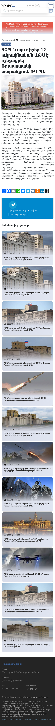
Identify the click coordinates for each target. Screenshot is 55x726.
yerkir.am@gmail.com (12, 680)
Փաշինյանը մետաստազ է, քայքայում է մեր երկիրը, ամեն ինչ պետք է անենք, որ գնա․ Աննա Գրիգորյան (26, 24)
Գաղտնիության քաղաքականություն (16, 719)
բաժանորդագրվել (17, 214)
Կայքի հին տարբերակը (41, 719)
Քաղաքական (42, 26)
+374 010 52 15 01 (11, 688)
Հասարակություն (30, 26)
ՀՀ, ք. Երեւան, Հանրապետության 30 (20, 672)
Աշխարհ (6, 44)
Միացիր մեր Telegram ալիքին (23, 210)
